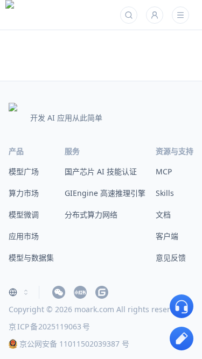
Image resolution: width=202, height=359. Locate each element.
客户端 (167, 236)
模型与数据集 (31, 257)
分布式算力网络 (91, 214)
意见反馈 (171, 257)
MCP (164, 171)
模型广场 (24, 171)
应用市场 (24, 236)
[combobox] (19, 292)
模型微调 (24, 214)
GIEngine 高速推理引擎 (105, 193)
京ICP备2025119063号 (49, 326)
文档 (163, 214)
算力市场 (24, 193)
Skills (165, 193)
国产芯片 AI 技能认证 (101, 171)
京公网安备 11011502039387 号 (74, 344)
